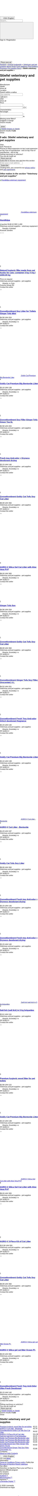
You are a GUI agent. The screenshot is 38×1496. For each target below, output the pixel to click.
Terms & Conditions (7, 1462)
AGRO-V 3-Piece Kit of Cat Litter (15, 1241)
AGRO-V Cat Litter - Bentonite (14, 827)
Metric (8, 1458)
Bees (19, 68)
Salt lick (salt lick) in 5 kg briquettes (17, 1010)
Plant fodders (33, 66)
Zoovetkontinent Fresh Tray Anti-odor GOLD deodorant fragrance (18, 719)
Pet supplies (12, 68)
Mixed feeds (11, 66)
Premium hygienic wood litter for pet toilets (16, 1427)
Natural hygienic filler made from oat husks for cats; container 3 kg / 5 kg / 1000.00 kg (18, 272)
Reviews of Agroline (7, 1464)
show (3, 127)
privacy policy (30, 168)
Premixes (3, 68)
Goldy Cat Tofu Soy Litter (12, 863)
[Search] (16, 30)
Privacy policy (20, 1462)
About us (3, 1453)
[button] (19, 51)
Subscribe (4, 165)
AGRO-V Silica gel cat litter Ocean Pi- (18, 1350)
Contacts (14, 1453)
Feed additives (21, 66)
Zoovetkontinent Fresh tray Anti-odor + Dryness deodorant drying (18, 900)
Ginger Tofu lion (8, 605)
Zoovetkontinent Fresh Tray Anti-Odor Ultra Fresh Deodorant (18, 1387)
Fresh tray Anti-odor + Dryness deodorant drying (15, 459)
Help (9, 1453)
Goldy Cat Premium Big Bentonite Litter (19, 383)
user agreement (9, 170)
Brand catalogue (21, 1464)
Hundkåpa (5, 220)
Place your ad (6, 158)
